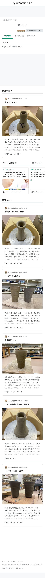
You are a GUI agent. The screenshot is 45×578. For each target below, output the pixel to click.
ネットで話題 (19, 36)
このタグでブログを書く (34, 30)
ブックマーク (8, 169)
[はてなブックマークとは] (15, 163)
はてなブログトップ (36, 564)
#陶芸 (7, 154)
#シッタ (13, 154)
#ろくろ (13, 263)
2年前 (26, 99)
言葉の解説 (7, 36)
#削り (19, 154)
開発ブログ (25, 564)
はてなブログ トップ (10, 20)
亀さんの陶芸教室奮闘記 (15, 99)
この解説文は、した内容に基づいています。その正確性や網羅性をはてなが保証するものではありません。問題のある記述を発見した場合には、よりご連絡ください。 (12, 47)
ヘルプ (19, 564)
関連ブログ (31, 36)
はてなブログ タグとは (9, 564)
